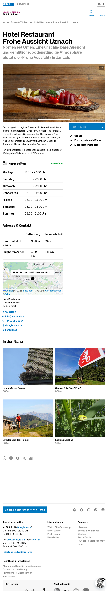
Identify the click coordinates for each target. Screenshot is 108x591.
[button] (32, 278)
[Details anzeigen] (103, 579)
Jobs (80, 544)
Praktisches (53, 534)
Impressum (9, 576)
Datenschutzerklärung (15, 569)
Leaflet (9, 291)
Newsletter (53, 537)
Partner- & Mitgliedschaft (91, 541)
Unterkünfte (54, 531)
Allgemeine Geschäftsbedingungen (22, 566)
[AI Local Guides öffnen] (100, 583)
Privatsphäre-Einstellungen (17, 573)
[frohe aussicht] (54, 93)
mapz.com (28, 291)
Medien (82, 534)
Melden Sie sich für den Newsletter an (25, 510)
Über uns (82, 527)
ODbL (7, 294)
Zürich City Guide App (59, 527)
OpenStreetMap (53, 291)
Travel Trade (84, 537)
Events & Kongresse (88, 531)
